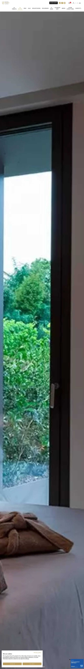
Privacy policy (37, 652)
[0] (69, 3)
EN (80, 3)
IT (77, 3)
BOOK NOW (53, 3)
